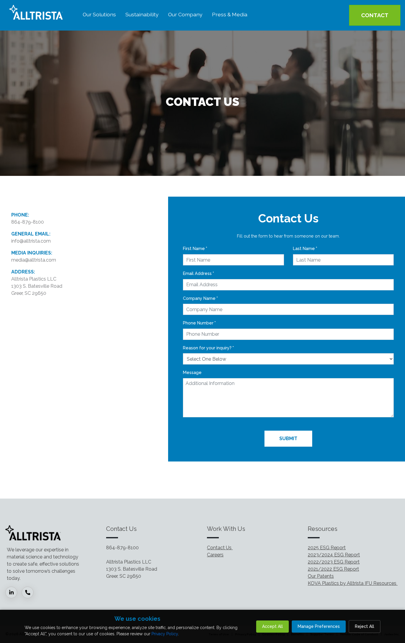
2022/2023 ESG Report (334, 562)
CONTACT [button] (374, 15)
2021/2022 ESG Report (333, 569)
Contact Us (220, 547)
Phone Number (199, 322)
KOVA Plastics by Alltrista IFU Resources (353, 583)
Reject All (364, 626)
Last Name (305, 248)
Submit (288, 438)
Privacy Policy (165, 633)
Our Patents (321, 576)
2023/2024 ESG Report (334, 555)
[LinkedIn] (13, 593)
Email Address (198, 273)
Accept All (272, 626)
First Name (195, 248)
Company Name (200, 298)
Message (192, 372)
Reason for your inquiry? (208, 347)
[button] (99, 15)
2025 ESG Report (327, 547)
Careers (215, 555)
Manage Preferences (319, 626)
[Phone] (30, 593)
